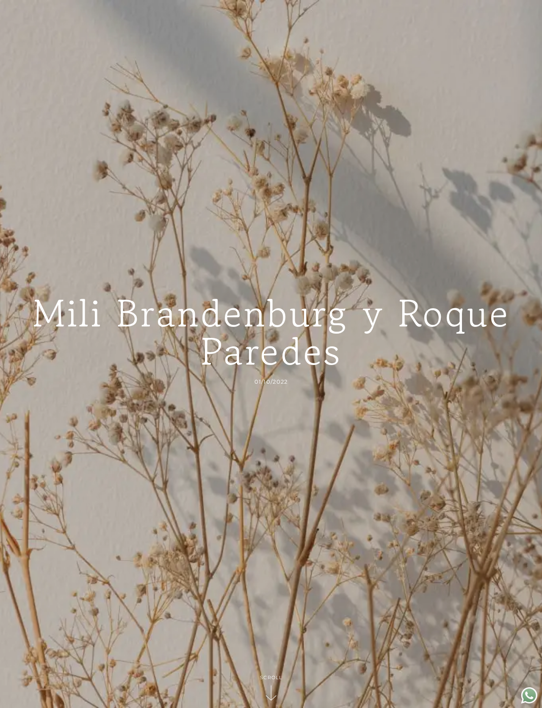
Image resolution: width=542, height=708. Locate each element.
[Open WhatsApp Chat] (529, 701)
